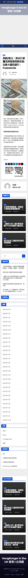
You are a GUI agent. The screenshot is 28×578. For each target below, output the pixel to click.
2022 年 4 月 (6, 354)
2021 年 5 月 (6, 399)
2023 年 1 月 (6, 317)
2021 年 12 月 (7, 371)
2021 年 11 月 (6, 375)
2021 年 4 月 (6, 403)
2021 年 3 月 (6, 408)
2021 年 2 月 (6, 412)
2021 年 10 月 (7, 379)
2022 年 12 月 (7, 321)
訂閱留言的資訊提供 (8, 462)
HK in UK (14, 72)
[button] (23, 46)
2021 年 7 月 (6, 391)
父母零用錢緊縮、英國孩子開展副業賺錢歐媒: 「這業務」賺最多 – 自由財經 (14, 209)
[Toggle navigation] (13, 46)
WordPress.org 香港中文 (10, 466)
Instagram (17, 574)
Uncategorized (7, 439)
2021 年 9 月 (6, 383)
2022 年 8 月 (6, 338)
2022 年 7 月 (6, 342)
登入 (4, 454)
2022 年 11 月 (7, 326)
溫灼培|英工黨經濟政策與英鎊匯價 (14, 242)
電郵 (22, 574)
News (4, 435)
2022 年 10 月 (7, 330)
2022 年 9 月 (6, 334)
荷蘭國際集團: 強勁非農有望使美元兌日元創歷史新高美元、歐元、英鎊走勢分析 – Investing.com (18, 172)
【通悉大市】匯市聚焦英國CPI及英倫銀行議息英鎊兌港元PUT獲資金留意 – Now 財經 (14, 278)
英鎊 (4, 55)
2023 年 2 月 (6, 313)
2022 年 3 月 (6, 358)
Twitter (12, 574)
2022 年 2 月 (6, 362)
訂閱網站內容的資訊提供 (10, 458)
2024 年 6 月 (6, 309)
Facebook (7, 574)
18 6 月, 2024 (8, 494)
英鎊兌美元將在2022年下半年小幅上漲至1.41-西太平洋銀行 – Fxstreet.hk (9, 170)
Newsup (21, 568)
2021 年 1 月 (6, 416)
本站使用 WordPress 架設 (10, 568)
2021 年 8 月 (6, 387)
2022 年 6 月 (6, 346)
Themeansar (13, 570)
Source (6, 159)
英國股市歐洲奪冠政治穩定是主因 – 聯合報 (13, 544)
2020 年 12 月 (7, 420)
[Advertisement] (14, 30)
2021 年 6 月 (6, 395)
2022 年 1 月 (6, 367)
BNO (4, 431)
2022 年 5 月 (6, 350)
